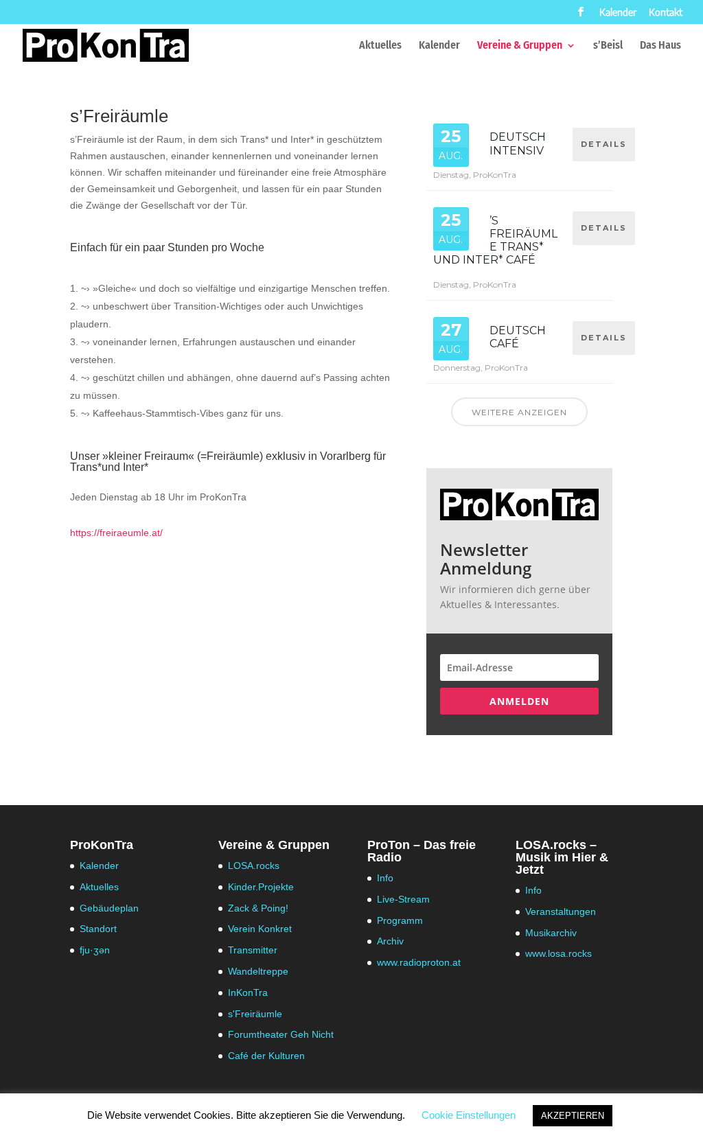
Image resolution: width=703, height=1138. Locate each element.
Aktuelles (380, 45)
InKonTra (248, 992)
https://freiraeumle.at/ (116, 532)
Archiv (390, 941)
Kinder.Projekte (261, 886)
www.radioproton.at (419, 962)
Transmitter (252, 949)
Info (385, 877)
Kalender (617, 13)
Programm (400, 920)
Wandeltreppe (258, 971)
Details (604, 144)
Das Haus (660, 45)
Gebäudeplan (109, 908)
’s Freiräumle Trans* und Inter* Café (495, 240)
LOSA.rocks (253, 865)
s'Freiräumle (255, 1013)
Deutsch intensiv (517, 143)
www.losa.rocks (558, 953)
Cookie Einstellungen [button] (469, 1115)
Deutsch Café (517, 337)
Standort (98, 928)
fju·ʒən (95, 949)
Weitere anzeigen (519, 412)
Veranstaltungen (560, 911)
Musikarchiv (551, 932)
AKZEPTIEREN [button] (572, 1116)
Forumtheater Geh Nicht (281, 1034)
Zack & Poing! (258, 908)
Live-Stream (403, 899)
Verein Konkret (260, 928)
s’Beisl (608, 45)
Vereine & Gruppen (519, 45)
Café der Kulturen (266, 1055)
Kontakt (665, 13)
